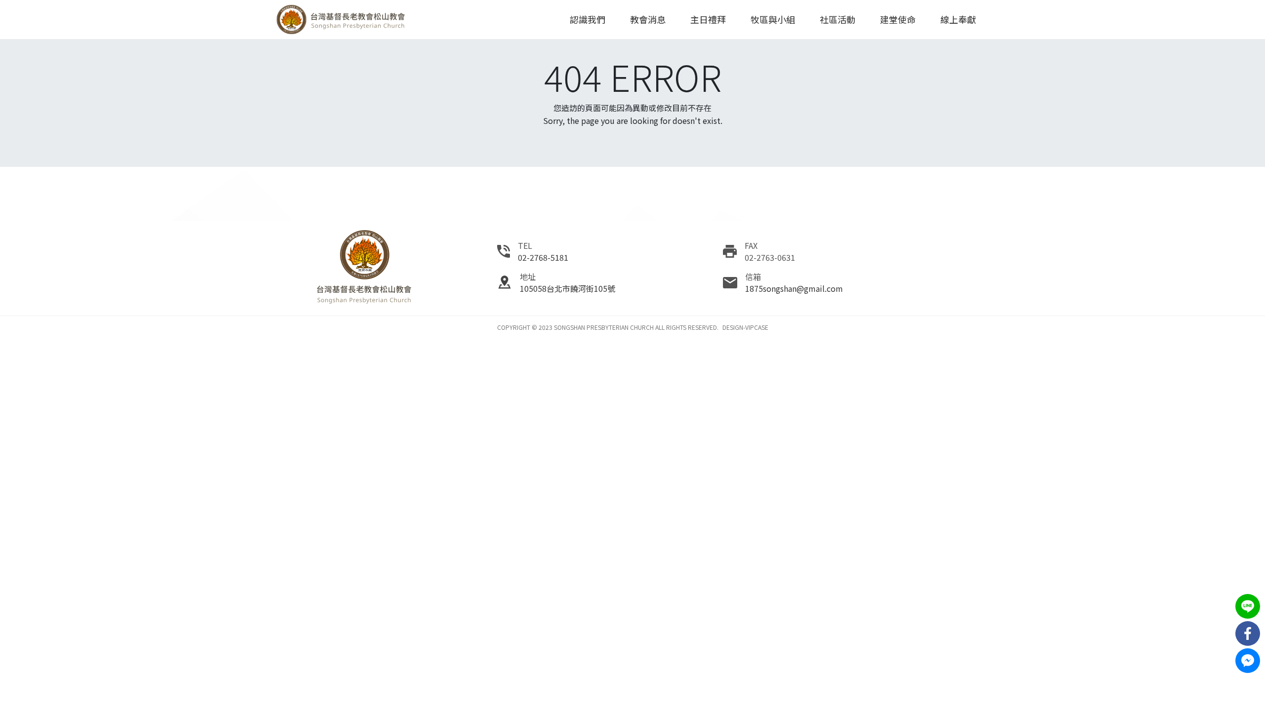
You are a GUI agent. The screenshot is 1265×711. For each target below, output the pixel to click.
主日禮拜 (708, 19)
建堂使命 (898, 19)
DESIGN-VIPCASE (745, 327)
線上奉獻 (958, 19)
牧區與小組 (773, 19)
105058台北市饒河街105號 (567, 288)
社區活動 (837, 19)
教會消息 (648, 19)
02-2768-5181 (543, 257)
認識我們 (587, 19)
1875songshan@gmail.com (794, 288)
